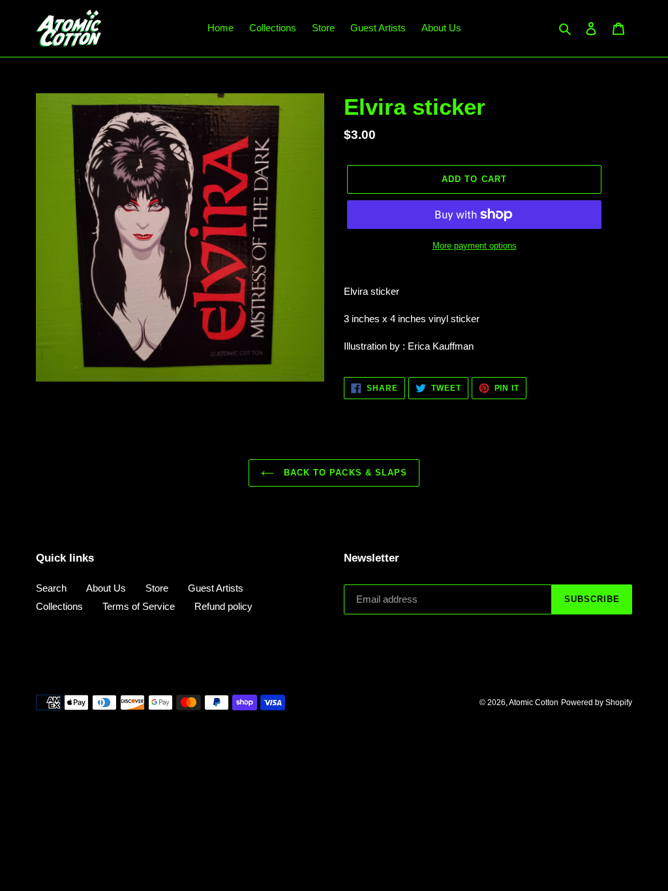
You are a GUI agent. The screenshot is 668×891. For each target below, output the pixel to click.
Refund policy (223, 606)
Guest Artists (215, 588)
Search (51, 588)
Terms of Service (138, 606)
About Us (106, 588)
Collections (59, 606)
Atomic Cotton (533, 702)
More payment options (475, 245)
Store (156, 588)
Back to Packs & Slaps (344, 472)
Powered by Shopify (596, 702)
